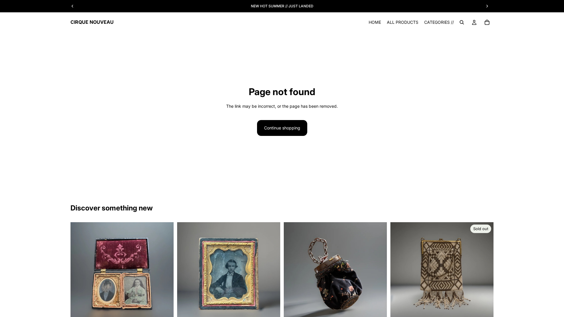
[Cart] (487, 22)
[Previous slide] (79, 273)
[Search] (461, 22)
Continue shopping (282, 127)
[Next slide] (165, 273)
